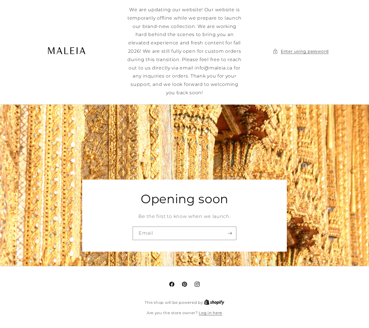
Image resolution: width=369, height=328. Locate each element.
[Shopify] (214, 302)
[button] (301, 51)
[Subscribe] (229, 233)
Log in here (210, 312)
